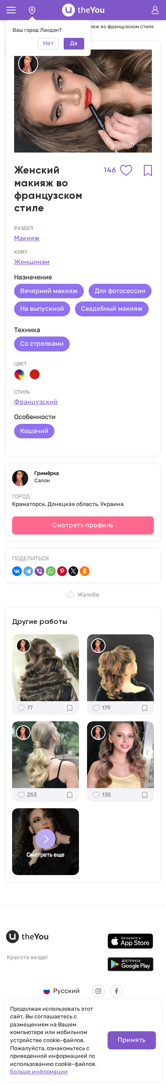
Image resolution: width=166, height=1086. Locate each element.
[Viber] (39, 571)
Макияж (26, 238)
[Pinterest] (62, 571)
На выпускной (42, 308)
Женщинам (32, 262)
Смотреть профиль (83, 525)
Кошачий (34, 431)
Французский (36, 402)
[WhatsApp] (51, 571)
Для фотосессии (120, 291)
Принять (131, 1040)
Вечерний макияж (49, 291)
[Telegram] (28, 571)
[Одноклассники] (84, 571)
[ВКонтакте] (17, 571)
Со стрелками (42, 343)
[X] (73, 571)
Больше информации (39, 1071)
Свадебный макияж (112, 308)
